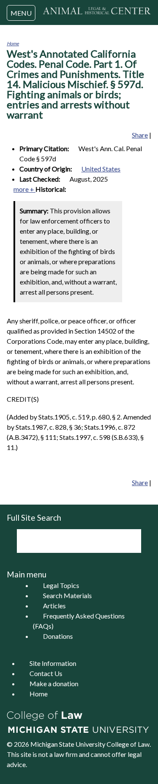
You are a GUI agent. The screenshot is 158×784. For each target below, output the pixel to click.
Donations (58, 636)
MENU (21, 13)
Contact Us (45, 673)
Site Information (52, 663)
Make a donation (53, 683)
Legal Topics (61, 585)
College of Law (128, 744)
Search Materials (67, 595)
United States (101, 169)
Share (140, 135)
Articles (54, 606)
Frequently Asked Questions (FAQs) (79, 621)
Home (13, 43)
